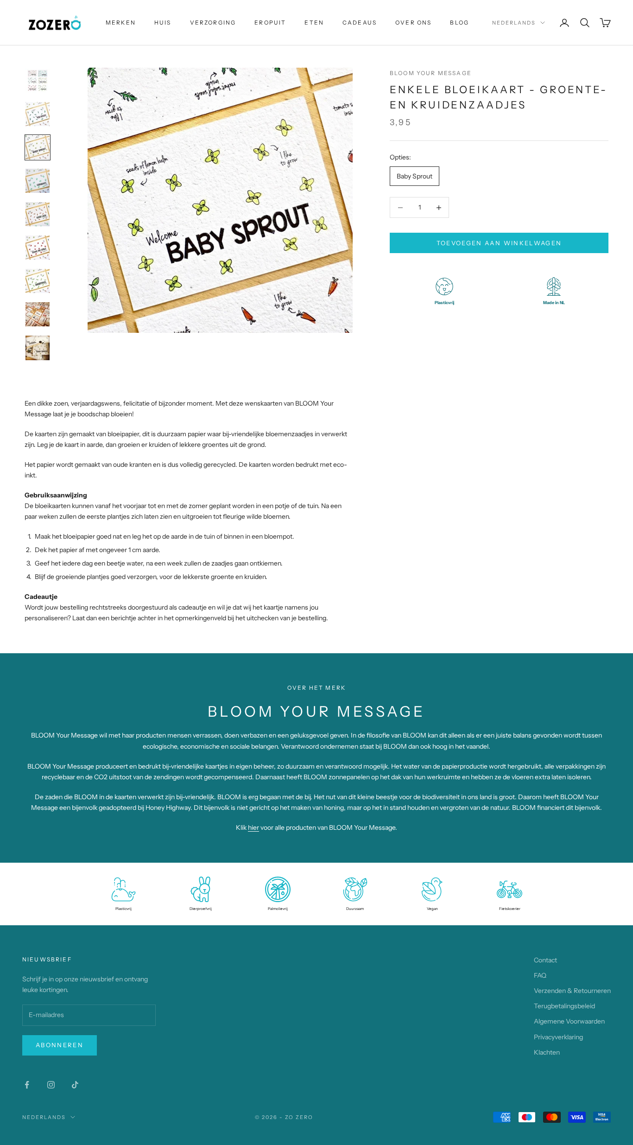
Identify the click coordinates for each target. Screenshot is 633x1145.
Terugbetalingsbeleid (564, 1006)
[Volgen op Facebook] (27, 1084)
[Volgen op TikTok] (75, 1084)
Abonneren (59, 1045)
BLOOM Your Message (431, 73)
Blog (459, 22)
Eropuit (270, 22)
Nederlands (514, 22)
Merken (121, 22)
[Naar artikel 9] (38, 348)
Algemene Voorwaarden (569, 1021)
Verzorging (213, 22)
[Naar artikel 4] (38, 181)
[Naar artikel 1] (38, 81)
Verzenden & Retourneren (572, 990)
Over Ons (413, 22)
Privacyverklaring (558, 1037)
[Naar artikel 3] (38, 147)
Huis (162, 22)
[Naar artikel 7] (38, 281)
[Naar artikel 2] (38, 114)
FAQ (540, 975)
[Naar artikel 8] (38, 314)
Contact (545, 960)
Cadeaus (359, 22)
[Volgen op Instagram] (51, 1084)
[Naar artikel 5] (38, 214)
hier (253, 827)
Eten (314, 22)
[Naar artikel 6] (38, 248)
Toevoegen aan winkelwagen (499, 243)
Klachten (547, 1052)
